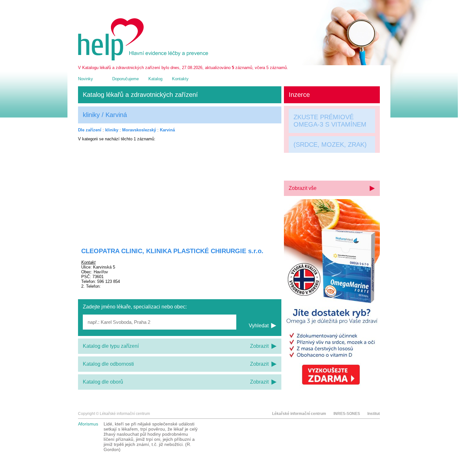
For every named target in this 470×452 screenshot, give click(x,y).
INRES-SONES (346, 413)
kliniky (111, 130)
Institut (373, 413)
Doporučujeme (125, 78)
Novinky (85, 78)
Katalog (155, 78)
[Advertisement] (179, 190)
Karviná (167, 130)
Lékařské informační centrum (299, 413)
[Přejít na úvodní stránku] (144, 59)
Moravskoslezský (139, 130)
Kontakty (180, 78)
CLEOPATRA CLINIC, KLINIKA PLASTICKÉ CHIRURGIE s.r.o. (172, 250)
